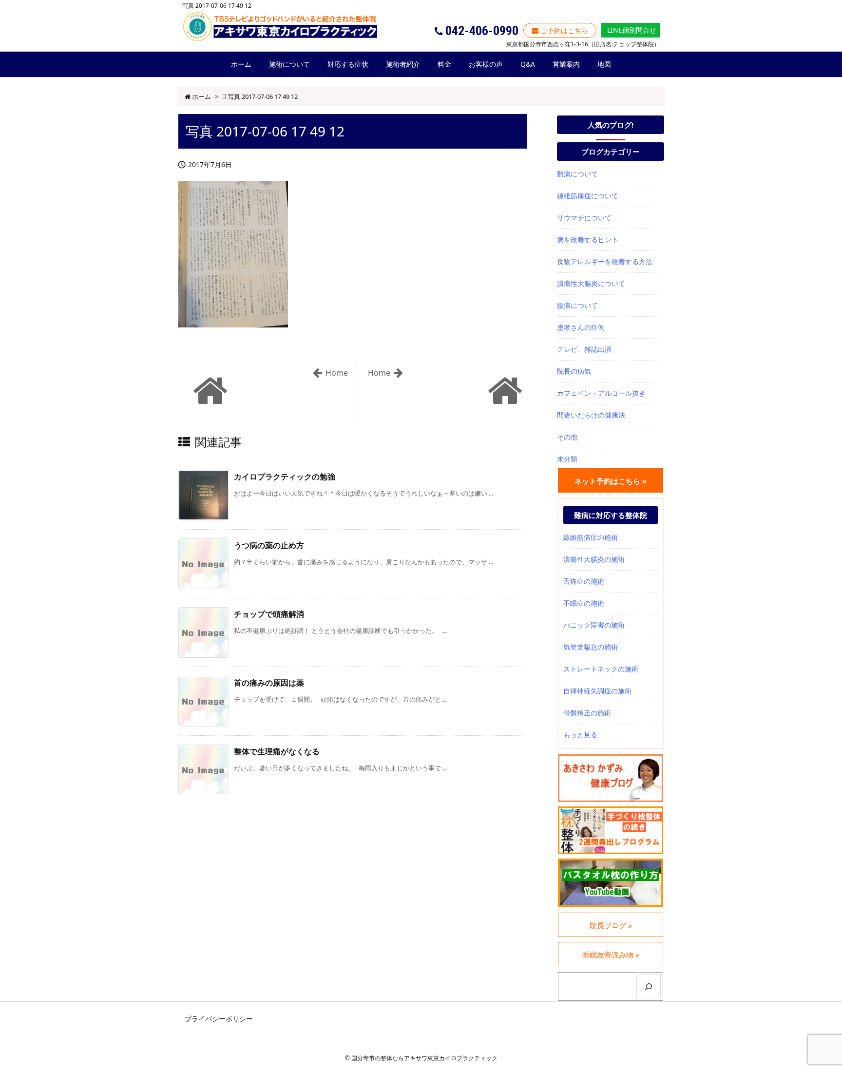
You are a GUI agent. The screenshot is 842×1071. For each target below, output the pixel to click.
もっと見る (580, 734)
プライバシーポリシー (219, 1018)
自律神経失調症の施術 (597, 690)
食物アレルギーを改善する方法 (604, 261)
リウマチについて (584, 217)
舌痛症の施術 (583, 581)
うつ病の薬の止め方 (269, 545)
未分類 (567, 458)
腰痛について (577, 305)
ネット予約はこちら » (610, 481)
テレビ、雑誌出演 (584, 349)
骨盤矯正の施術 (587, 712)
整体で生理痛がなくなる (277, 751)
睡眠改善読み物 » (610, 954)
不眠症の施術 (583, 603)
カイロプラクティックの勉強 (284, 476)
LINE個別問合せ (630, 30)
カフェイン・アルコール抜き (601, 393)
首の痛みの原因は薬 (269, 682)
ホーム (201, 96)
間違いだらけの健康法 (591, 415)
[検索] (648, 986)
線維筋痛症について (587, 195)
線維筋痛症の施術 (590, 537)
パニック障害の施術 (594, 625)
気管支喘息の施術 (590, 646)
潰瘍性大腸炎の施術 (594, 559)
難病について (577, 173)
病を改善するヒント (587, 239)
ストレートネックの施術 (600, 668)
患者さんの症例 (581, 327)
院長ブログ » (611, 925)
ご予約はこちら (563, 30)
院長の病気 (574, 371)
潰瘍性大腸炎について (591, 283)
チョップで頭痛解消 (269, 614)
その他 (567, 436)
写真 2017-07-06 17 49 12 (263, 96)
